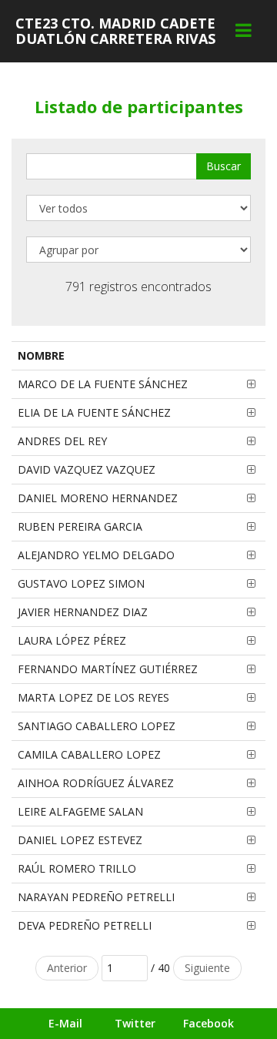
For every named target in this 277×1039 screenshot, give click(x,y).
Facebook (208, 1023)
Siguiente (207, 967)
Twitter (135, 1023)
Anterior (67, 967)
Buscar (223, 166)
